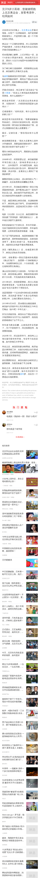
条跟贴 (19, 437)
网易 (3, 2)
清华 (22, 374)
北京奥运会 (27, 30)
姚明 (6, 76)
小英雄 (7, 92)
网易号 (10, 2)
